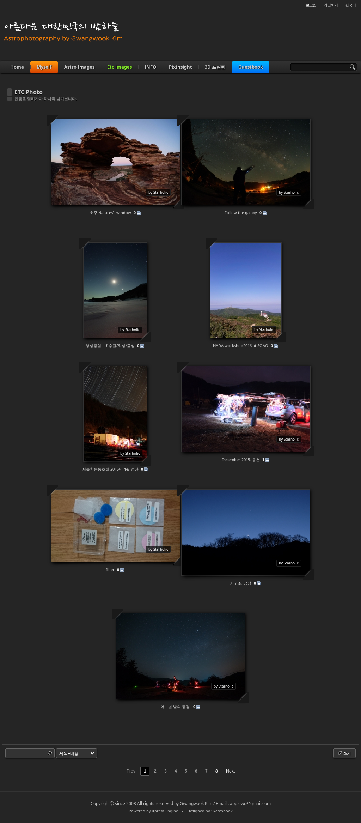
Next (230, 771)
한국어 (350, 4)
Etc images (119, 67)
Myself (44, 67)
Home (17, 67)
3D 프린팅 (215, 67)
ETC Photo (28, 92)
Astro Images (79, 67)
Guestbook (250, 67)
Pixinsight (180, 67)
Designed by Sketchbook (210, 810)
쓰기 (346, 753)
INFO (150, 67)
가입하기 (331, 4)
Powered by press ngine (153, 810)
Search (50, 753)
